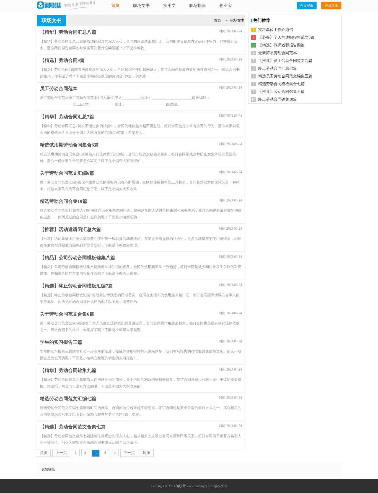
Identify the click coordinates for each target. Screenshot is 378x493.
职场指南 (197, 5)
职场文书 (141, 5)
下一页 (129, 453)
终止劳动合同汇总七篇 (277, 68)
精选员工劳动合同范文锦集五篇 (285, 76)
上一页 (61, 453)
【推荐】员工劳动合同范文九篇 (285, 61)
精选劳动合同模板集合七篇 (281, 84)
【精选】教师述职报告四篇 (281, 45)
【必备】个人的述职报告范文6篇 (286, 37)
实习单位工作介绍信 (275, 30)
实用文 (169, 5)
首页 (115, 5)
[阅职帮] (49, 5)
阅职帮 (181, 486)
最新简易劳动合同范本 (277, 53)
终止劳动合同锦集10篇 (277, 99)
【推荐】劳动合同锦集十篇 (281, 92)
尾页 (147, 453)
